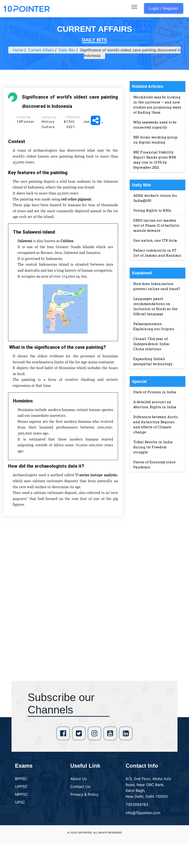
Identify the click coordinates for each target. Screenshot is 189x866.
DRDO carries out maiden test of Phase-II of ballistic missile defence (156, 225)
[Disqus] (63, 585)
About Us (78, 778)
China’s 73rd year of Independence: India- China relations (151, 343)
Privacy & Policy (84, 794)
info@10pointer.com (143, 812)
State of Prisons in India (154, 392)
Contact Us (80, 786)
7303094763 (137, 804)
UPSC (20, 802)
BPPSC (21, 778)
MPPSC (21, 794)
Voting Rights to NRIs (152, 210)
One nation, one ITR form (155, 240)
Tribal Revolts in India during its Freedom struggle (153, 447)
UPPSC (21, 786)
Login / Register (163, 8)
